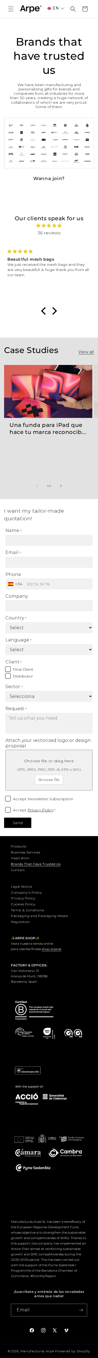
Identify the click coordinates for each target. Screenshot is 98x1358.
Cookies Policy (23, 904)
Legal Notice (21, 886)
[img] (49, 225)
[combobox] (16, 584)
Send (18, 822)
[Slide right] (61, 486)
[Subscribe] (81, 1310)
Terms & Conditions (27, 910)
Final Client (23, 669)
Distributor (23, 676)
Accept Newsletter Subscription (43, 798)
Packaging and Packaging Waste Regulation (39, 919)
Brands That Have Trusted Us (35, 864)
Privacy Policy (40, 810)
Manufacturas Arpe (37, 1351)
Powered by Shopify (72, 1351)
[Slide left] (37, 486)
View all (86, 351)
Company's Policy (26, 892)
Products (18, 846)
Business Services (25, 852)
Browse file (49, 779)
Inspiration (20, 858)
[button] (11, 9)
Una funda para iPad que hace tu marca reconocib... (48, 428)
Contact (18, 870)
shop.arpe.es (51, 949)
